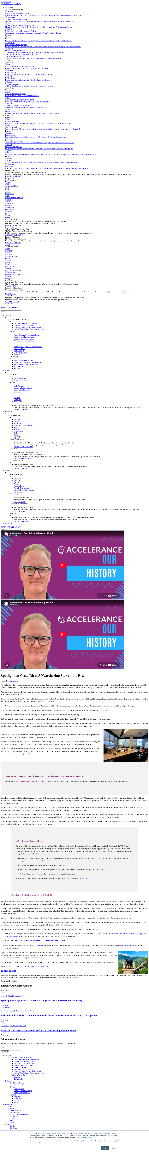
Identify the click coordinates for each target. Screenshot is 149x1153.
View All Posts (6, 990)
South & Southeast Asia (22, 390)
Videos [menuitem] (12, 1122)
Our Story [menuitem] (13, 1126)
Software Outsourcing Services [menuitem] (20, 1057)
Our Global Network (21, 378)
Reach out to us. (84, 878)
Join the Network (20, 380)
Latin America (19, 386)
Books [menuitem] (12, 1120)
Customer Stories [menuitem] (15, 1110)
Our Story (17, 478)
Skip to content (6, 2)
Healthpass (125, 901)
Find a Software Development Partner (27, 335)
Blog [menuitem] (11, 1106)
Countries (17, 392)
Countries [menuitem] (13, 1095)
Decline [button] (114, 1148)
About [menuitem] (7, 1124)
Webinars (17, 429)
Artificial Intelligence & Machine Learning (28, 347)
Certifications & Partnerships (24, 490)
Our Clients (9, 304)
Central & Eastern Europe (23, 388)
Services (8, 7)
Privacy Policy (87, 1138)
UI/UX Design (19, 351)
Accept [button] (105, 1148)
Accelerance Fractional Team (24, 341)
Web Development (20, 353)
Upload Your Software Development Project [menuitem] (29, 1073)
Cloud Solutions (19, 349)
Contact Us (18, 492)
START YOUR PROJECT (10, 307)
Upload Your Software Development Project (29, 329)
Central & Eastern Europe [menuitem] (23, 1091)
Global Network (36, 966)
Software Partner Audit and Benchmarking (28, 327)
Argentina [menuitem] (17, 1097)
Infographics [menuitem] (14, 1116)
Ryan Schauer (14, 681)
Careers (16, 484)
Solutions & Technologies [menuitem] (18, 1075)
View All (17, 355)
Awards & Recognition (22, 488)
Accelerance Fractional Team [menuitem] (24, 1063)
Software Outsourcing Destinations (18, 966)
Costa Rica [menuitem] (17, 1100)
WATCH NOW (10, 286)
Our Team (17, 480)
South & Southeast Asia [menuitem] (22, 1093)
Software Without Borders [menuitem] (19, 1114)
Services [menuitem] (8, 1055)
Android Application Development (26, 364)
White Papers (18, 423)
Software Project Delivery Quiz (25, 325)
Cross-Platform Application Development (28, 362)
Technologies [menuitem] (18, 1079)
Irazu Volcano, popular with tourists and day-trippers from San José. (40, 941)
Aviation (17, 398)
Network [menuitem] (8, 1081)
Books (16, 435)
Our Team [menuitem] (13, 1128)
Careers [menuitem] (12, 1130)
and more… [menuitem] (18, 1102)
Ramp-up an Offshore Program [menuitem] (24, 1061)
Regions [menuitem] (12, 1087)
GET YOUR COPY (12, 302)
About (7, 245)
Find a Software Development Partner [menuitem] (27, 1059)
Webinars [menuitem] (13, 1118)
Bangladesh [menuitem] (18, 1099)
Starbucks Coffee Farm (35, 945)
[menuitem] (20, 1067)
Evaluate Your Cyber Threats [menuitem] (24, 1065)
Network (8, 115)
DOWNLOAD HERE (13, 176)
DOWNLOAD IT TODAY (15, 225)
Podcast (16, 433)
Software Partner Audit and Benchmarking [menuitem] (28, 1071)
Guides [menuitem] (12, 1108)
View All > (9, 62)
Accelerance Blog (20, 419)
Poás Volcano (126, 945)
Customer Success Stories (23, 425)
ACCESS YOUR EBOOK (14, 235)
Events (16, 482)
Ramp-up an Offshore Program (24, 337)
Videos (16, 427)
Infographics (18, 431)
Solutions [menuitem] (17, 1077)
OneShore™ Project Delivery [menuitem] (24, 1069)
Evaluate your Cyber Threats (24, 339)
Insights (45, 966)
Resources (9, 178)
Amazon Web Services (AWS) (24, 360)
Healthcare (17, 400)
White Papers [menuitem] (14, 1112)
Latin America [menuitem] (19, 1089)
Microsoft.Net (19, 366)
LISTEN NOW (10, 294)
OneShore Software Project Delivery (26, 323)
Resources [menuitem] (8, 1104)
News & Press (19, 486)
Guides (16, 421)
